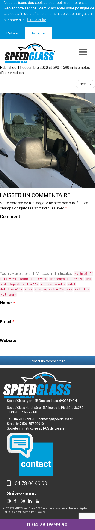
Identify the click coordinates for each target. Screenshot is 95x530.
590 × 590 (61, 67)
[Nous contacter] (30, 454)
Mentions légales (78, 508)
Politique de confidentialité (18, 511)
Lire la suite (36, 20)
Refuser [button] (12, 33)
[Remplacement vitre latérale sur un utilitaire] (47, 140)
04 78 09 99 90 (50, 524)
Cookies (40, 511)
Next (85, 84)
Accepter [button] (39, 33)
